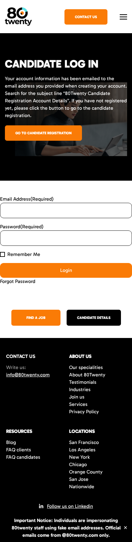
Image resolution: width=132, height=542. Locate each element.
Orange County (86, 472)
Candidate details (94, 318)
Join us (76, 397)
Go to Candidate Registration (43, 133)
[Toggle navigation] (123, 16)
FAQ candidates (23, 457)
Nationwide (81, 486)
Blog (11, 442)
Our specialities (86, 367)
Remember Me (23, 254)
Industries (80, 389)
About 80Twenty (87, 375)
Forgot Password (17, 281)
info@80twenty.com (28, 375)
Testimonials (82, 382)
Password (22, 227)
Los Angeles (82, 450)
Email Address (27, 199)
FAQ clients (18, 450)
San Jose (78, 479)
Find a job (35, 318)
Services (78, 404)
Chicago (78, 464)
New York (79, 457)
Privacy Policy (84, 411)
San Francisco (84, 442)
